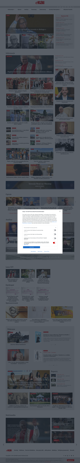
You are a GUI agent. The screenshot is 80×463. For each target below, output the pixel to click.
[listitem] (40, 227)
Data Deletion (33, 251)
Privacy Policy (46, 251)
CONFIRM (31, 247)
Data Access (40, 251)
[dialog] (40, 231)
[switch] (54, 230)
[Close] (60, 212)
